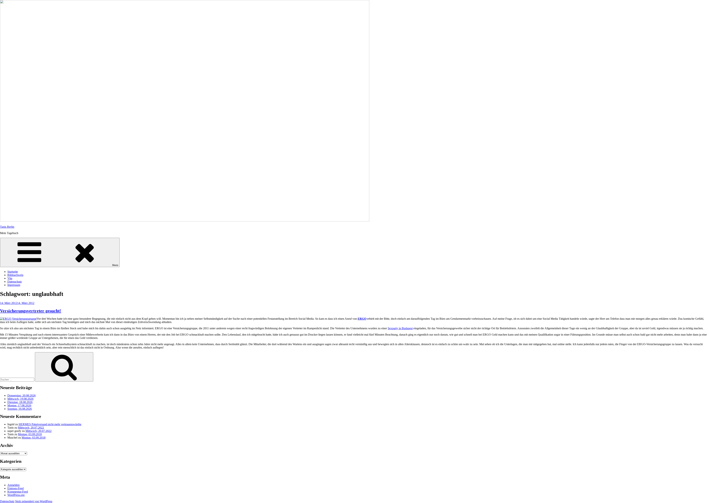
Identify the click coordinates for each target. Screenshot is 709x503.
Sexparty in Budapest (400, 328)
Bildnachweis (15, 275)
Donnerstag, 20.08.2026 (21, 395)
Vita (9, 278)
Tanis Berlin (7, 226)
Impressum (13, 284)
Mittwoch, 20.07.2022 (31, 427)
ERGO (362, 318)
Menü (115, 265)
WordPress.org (16, 495)
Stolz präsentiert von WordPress (33, 501)
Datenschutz (14, 281)
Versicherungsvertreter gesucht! (30, 310)
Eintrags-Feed (15, 488)
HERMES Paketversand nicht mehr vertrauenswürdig (50, 424)
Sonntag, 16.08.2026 (19, 408)
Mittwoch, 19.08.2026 (20, 398)
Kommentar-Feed (17, 491)
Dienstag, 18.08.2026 (19, 402)
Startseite (12, 271)
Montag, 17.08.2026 (19, 405)
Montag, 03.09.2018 (30, 434)
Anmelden (13, 485)
